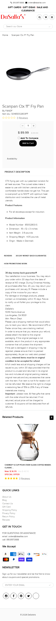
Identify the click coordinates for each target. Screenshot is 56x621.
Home (5, 35)
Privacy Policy (8, 513)
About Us (6, 497)
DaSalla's (32, 615)
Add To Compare (29, 138)
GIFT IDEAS (29, 7)
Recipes (6, 520)
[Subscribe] (50, 585)
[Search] (49, 26)
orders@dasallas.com (37, 3)
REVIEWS (8, 256)
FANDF (8, 110)
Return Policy (8, 516)
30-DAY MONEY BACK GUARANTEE (31, 256)
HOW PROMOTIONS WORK (15, 264)
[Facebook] (13, 596)
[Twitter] (28, 596)
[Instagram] (6, 596)
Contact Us (7, 503)
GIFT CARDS (14, 7)
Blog (4, 500)
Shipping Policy (9, 510)
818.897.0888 (18, 3)
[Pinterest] (21, 596)
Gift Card (6, 506)
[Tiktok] (36, 596)
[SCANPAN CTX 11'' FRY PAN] (28, 72)
